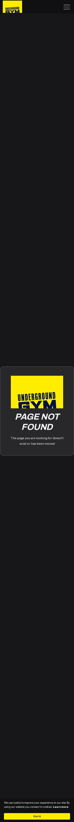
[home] (11, 7)
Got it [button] (37, 816)
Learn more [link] (60, 806)
